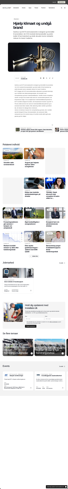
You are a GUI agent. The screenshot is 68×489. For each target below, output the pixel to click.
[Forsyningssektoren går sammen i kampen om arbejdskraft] (13, 218)
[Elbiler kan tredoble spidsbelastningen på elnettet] (34, 187)
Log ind (54, 2)
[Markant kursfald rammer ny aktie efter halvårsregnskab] (13, 241)
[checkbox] (25, 322)
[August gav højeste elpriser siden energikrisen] (34, 158)
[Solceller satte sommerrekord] (13, 157)
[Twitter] (46, 78)
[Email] (49, 78)
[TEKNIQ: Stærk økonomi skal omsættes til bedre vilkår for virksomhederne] (55, 188)
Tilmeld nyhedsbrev (30, 326)
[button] (52, 125)
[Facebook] (41, 78)
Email (46, 316)
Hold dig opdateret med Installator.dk (55, 486)
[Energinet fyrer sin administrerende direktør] (55, 217)
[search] (61, 7)
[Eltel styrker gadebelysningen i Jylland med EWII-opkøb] (34, 242)
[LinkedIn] (43, 78)
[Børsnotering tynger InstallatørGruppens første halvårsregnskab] (55, 242)
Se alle (61, 263)
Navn (26, 316)
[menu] (64, 7)
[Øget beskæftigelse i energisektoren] (34, 216)
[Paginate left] (3, 280)
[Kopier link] (52, 78)
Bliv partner (61, 2)
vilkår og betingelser (54, 321)
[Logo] (7, 7)
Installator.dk (24, 78)
